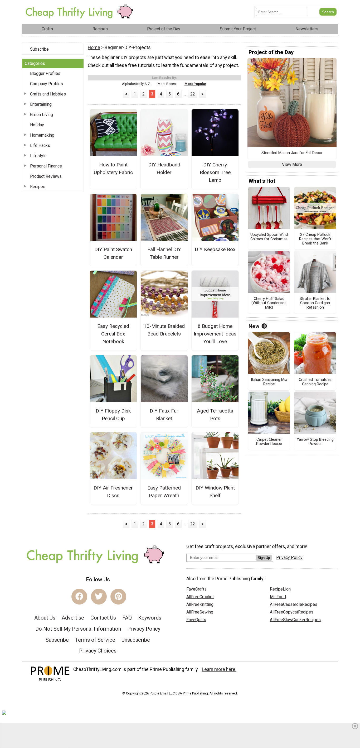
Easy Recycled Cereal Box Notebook (113, 333)
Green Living (41, 114)
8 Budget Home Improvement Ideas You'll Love (215, 333)
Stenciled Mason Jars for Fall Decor (292, 153)
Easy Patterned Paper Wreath (164, 491)
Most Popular (195, 84)
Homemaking (42, 135)
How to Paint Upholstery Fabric (113, 168)
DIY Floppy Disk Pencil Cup (113, 414)
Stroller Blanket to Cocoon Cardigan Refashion (315, 303)
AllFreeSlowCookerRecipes (295, 619)
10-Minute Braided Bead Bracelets (164, 330)
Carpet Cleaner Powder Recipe (269, 442)
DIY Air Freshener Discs (113, 491)
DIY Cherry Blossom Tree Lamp (215, 172)
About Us (44, 618)
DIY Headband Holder (164, 168)
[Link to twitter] (99, 597)
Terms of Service (95, 640)
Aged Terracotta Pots (215, 414)
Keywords (149, 618)
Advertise (73, 618)
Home (94, 47)
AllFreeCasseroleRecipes (293, 604)
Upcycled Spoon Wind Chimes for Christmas (269, 237)
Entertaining (41, 104)
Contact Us (103, 618)
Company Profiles (46, 83)
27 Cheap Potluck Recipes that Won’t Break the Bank (315, 239)
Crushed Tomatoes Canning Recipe (315, 382)
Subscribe (39, 49)
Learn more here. (219, 669)
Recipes (37, 186)
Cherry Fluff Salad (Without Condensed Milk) (268, 303)
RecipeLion (280, 589)
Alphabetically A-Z (136, 84)
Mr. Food (278, 596)
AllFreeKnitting (199, 604)
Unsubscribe (135, 640)
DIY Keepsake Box (215, 249)
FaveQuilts (196, 619)
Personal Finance (46, 166)
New (254, 326)
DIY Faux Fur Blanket (164, 414)
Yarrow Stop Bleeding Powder (315, 442)
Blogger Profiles (45, 73)
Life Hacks (40, 145)
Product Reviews (46, 176)
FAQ (127, 618)
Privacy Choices (97, 651)
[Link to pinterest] (118, 597)
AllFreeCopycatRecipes (291, 612)
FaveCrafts (196, 589)
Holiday (37, 124)
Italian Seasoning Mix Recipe (269, 382)
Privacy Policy (143, 629)
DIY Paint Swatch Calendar (113, 253)
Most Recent (167, 84)
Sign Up (264, 558)
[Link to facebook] (79, 597)
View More (292, 164)
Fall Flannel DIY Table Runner (164, 253)
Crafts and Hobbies (48, 94)
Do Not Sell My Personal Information (78, 629)
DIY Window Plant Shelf (215, 491)
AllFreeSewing (199, 612)
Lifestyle (38, 155)
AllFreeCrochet (200, 596)
